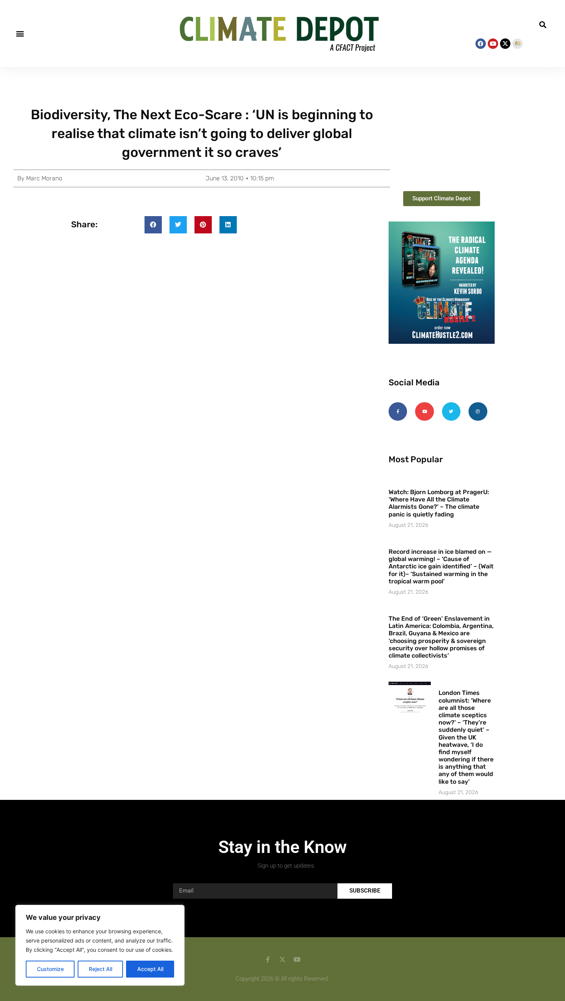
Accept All (150, 969)
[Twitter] (451, 411)
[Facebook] (480, 43)
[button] (19, 33)
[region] (99, 945)
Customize (50, 969)
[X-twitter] (505, 43)
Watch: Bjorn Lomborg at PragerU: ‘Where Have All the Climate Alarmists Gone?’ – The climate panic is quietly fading (439, 503)
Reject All (100, 969)
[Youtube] (493, 43)
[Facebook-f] (398, 411)
